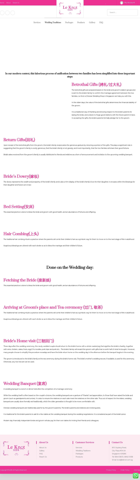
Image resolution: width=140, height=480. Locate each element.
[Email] (12, 13)
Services (79, 448)
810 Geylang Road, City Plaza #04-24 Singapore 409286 (119, 451)
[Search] (135, 12)
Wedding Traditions (83, 451)
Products (79, 457)
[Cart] (111, 3)
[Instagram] (7, 13)
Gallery (41, 451)
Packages (79, 454)
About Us (42, 448)
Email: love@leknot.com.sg (122, 460)
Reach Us (43, 457)
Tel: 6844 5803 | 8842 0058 (122, 457)
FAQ (41, 454)
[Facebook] (2, 13)
